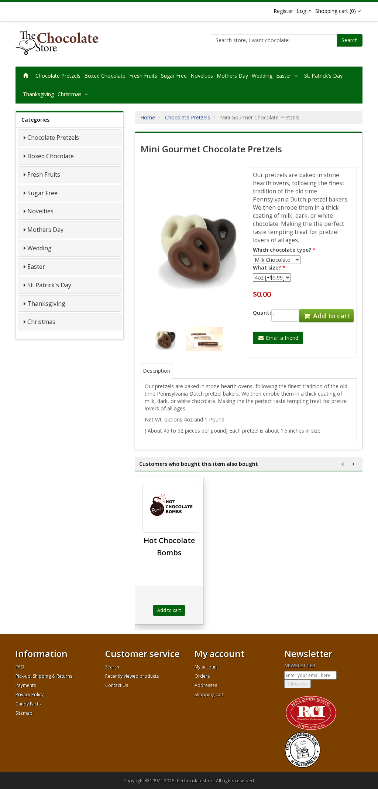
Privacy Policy (30, 694)
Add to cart (330, 315)
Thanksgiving (38, 94)
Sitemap (24, 713)
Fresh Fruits (143, 75)
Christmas (71, 94)
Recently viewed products (132, 676)
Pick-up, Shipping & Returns (44, 676)
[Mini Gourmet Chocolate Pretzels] (194, 246)
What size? (267, 267)
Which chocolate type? (282, 249)
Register (283, 10)
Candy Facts (28, 704)
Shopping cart (209, 694)
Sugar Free (174, 75)
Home (147, 117)
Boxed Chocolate (105, 75)
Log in (304, 10)
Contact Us (116, 685)
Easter (285, 75)
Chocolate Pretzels (57, 75)
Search (349, 40)
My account (206, 667)
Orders (202, 676)
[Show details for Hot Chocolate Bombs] (170, 508)
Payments (26, 685)
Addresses (206, 685)
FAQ (20, 667)
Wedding (262, 75)
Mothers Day (232, 75)
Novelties (201, 75)
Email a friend (281, 337)
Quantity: (256, 312)
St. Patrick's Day (323, 75)
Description (156, 370)
